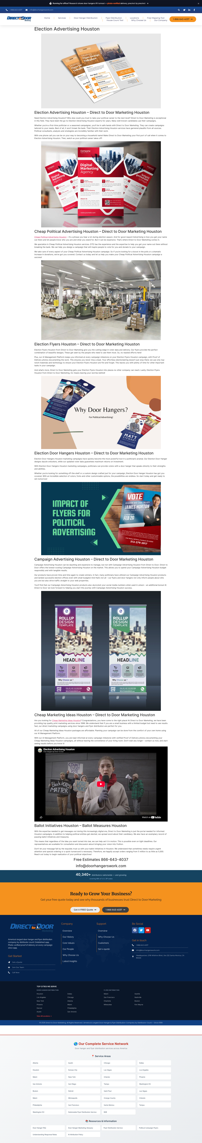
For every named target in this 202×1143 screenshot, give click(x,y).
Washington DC (145, 1084)
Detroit (70, 1091)
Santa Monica (109, 1105)
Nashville (138, 997)
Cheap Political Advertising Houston (50, 237)
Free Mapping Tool (155, 18)
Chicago (70, 997)
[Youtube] (148, 930)
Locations (134, 18)
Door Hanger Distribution (86, 18)
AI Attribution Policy (75, 1135)
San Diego (72, 1084)
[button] (179, 10)
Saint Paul (107, 1091)
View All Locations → (44, 1016)
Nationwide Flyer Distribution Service (82, 1112)
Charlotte (107, 1001)
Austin (39, 1012)
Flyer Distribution (114, 18)
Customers (103, 943)
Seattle (137, 994)
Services (62, 18)
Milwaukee (108, 1004)
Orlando (107, 1077)
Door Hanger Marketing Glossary (80, 1128)
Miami (69, 1004)
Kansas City (72, 1070)
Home (47, 18)
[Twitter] (141, 930)
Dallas (69, 994)
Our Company (160, 20)
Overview (67, 931)
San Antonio (72, 1012)
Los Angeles (41, 997)
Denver (39, 1008)
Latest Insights (70, 961)
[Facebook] (135, 930)
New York (40, 1001)
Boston (137, 1001)
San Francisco (109, 997)
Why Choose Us (138, 20)
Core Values (68, 943)
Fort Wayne (139, 1004)
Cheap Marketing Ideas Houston (66, 720)
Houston (40, 994)
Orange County (109, 1098)
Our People (68, 949)
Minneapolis (72, 1098)
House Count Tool (115, 20)
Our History (68, 937)
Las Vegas (108, 1070)
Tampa (106, 1084)
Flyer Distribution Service (113, 1128)
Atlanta (70, 1001)
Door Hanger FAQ (39, 1128)
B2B (105, 1112)
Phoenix (40, 1004)
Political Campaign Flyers (148, 1128)
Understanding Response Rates (45, 1135)
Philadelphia (71, 1008)
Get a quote (104, 949)
